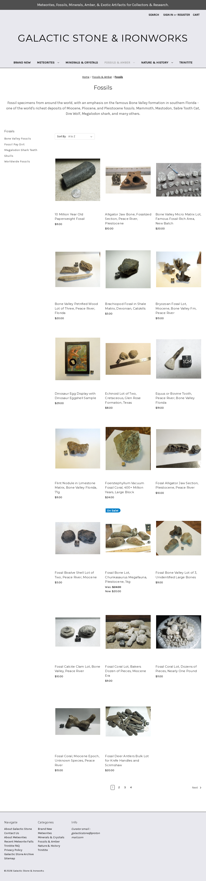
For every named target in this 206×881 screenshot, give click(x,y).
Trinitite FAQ (12, 845)
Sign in (168, 14)
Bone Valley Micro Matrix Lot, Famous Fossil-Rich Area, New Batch (178, 218)
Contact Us (11, 833)
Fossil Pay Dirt (14, 144)
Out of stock (179, 183)
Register (183, 14)
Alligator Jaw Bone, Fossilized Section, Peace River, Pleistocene (128, 218)
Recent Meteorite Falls (19, 841)
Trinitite (186, 62)
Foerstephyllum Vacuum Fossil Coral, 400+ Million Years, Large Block (124, 487)
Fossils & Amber (117, 62)
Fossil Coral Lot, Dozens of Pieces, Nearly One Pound (176, 669)
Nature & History (155, 62)
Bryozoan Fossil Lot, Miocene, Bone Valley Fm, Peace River (176, 308)
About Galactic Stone (18, 829)
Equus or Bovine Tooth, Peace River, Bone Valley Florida (175, 398)
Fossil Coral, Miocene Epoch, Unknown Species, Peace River (77, 760)
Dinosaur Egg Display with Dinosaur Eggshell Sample (75, 396)
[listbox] (81, 136)
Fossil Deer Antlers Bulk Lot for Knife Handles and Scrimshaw (127, 760)
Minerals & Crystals (82, 62)
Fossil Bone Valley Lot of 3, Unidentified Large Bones (176, 575)
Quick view (77, 176)
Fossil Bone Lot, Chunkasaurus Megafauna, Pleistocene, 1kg (126, 577)
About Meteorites (15, 837)
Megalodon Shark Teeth (20, 150)
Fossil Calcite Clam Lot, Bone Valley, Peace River (77, 669)
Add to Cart (77, 183)
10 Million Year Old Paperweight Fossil (70, 216)
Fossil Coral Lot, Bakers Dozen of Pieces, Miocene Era (125, 671)
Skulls (8, 156)
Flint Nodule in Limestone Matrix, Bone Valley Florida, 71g (76, 487)
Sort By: (61, 136)
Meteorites (46, 62)
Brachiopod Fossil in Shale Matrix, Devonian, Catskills (125, 306)
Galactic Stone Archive (19, 854)
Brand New (22, 62)
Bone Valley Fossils (17, 138)
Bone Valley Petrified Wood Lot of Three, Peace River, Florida (76, 308)
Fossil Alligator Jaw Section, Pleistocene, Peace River (177, 485)
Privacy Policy (13, 850)
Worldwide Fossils (17, 161)
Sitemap (9, 858)
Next (195, 787)
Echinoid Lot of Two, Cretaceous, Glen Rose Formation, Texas (123, 398)
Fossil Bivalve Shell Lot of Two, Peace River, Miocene (76, 575)
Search (154, 14)
